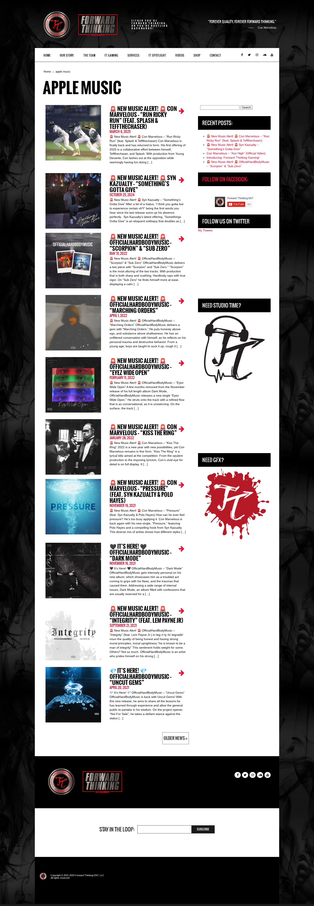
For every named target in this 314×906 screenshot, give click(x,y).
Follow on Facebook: (225, 179)
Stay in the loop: (116, 829)
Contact (215, 55)
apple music (63, 71)
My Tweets (205, 230)
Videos (179, 55)
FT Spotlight (157, 55)
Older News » (176, 738)
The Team (89, 55)
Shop (197, 55)
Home (47, 55)
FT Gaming (111, 55)
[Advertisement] (234, 265)
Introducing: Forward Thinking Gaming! (233, 157)
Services (133, 55)
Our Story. (67, 55)
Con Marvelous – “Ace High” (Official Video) (236, 153)
